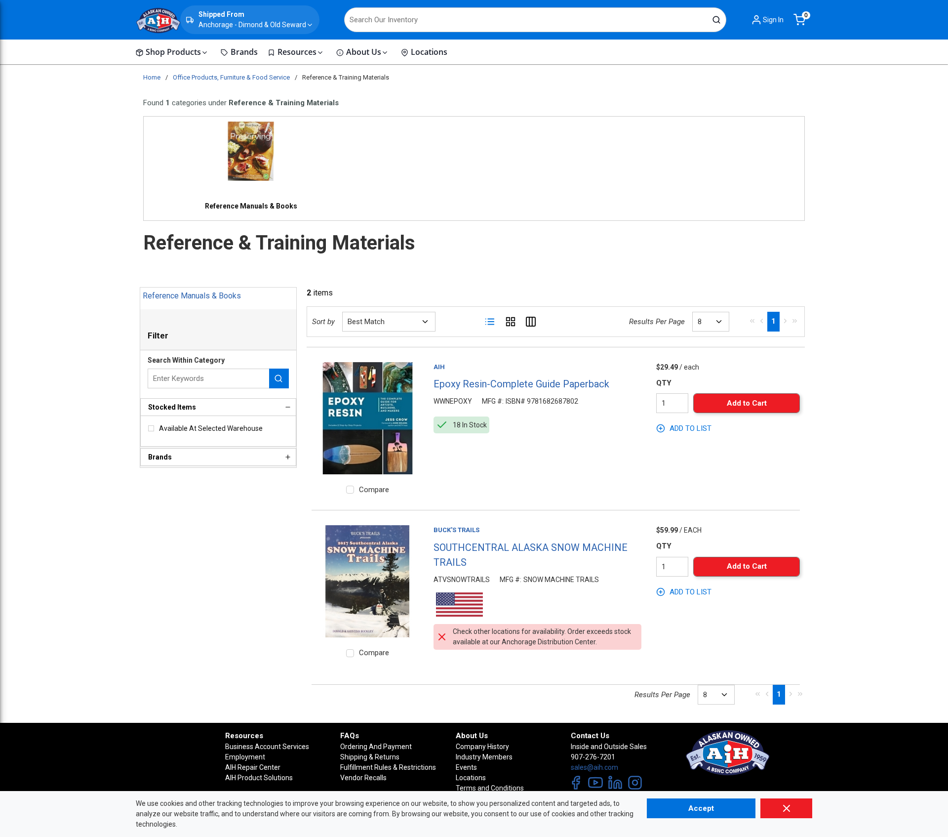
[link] (752, 320)
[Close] (786, 808)
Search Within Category (186, 360)
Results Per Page (657, 321)
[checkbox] (151, 428)
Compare (374, 489)
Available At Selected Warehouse (211, 428)
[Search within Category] (279, 378)
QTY (664, 382)
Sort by (323, 321)
